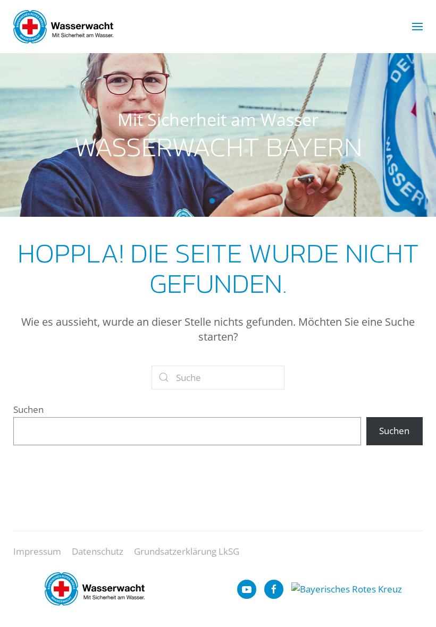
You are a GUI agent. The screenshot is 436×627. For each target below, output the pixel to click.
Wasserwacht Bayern (212, 201)
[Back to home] (63, 26)
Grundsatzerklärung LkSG (186, 551)
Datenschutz (97, 551)
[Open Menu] (417, 26)
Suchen (28, 409)
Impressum (37, 551)
